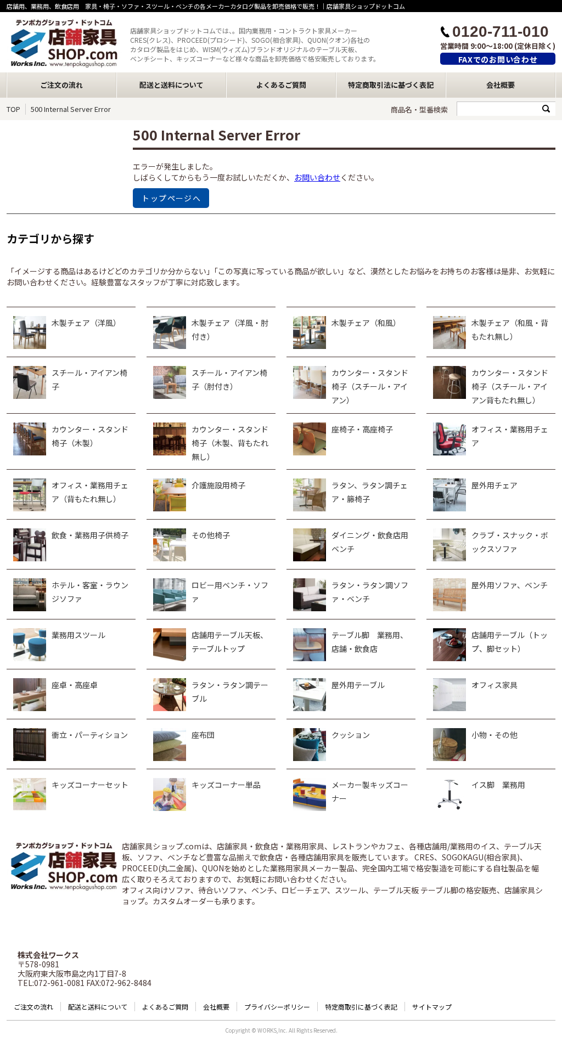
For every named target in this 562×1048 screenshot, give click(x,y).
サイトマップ (432, 1006)
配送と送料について (171, 85)
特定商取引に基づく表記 (361, 1006)
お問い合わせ (317, 177)
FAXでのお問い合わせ (498, 59)
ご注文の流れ (61, 85)
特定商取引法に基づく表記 (391, 85)
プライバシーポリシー (277, 1006)
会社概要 (500, 85)
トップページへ (171, 198)
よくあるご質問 (281, 85)
